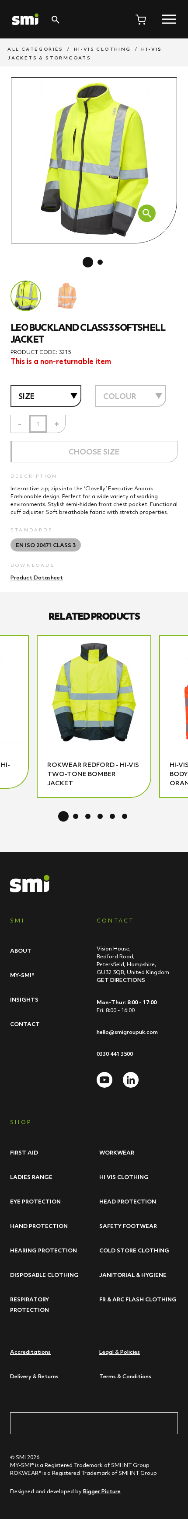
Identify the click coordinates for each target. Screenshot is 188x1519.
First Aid (24, 1152)
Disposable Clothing (44, 1274)
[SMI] (25, 19)
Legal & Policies (119, 1352)
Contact (25, 1023)
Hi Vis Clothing (124, 1176)
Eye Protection (35, 1201)
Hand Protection (39, 1225)
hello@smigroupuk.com (127, 1032)
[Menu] (169, 19)
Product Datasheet (36, 577)
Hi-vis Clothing (102, 49)
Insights (24, 999)
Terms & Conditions (125, 1376)
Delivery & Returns (34, 1376)
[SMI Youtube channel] (104, 1080)
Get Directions (121, 980)
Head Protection (127, 1201)
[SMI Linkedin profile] (131, 1080)
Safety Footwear (128, 1225)
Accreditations (30, 1352)
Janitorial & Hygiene (133, 1274)
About (20, 950)
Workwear (116, 1152)
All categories (35, 49)
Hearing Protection (43, 1250)
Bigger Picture (102, 1491)
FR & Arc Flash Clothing (138, 1299)
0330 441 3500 (115, 1054)
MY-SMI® (22, 974)
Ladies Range (31, 1176)
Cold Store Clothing (134, 1250)
